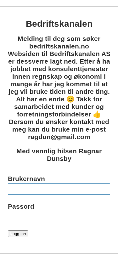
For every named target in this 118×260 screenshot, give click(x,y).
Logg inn (18, 233)
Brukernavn (26, 178)
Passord (21, 206)
